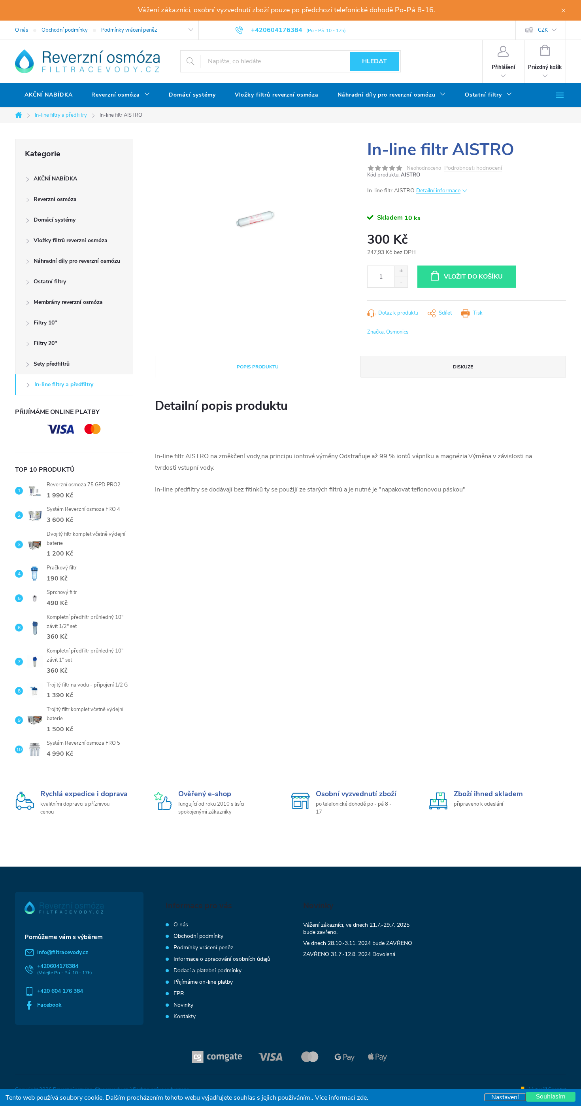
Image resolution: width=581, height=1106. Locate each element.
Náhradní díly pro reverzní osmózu (77, 261)
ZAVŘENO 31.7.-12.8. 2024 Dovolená (349, 954)
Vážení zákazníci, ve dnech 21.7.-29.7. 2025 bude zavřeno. (356, 928)
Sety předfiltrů (52, 364)
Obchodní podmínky (65, 30)
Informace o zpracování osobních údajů (222, 959)
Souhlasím (551, 1096)
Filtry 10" (45, 322)
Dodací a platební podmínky (207, 970)
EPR (179, 993)
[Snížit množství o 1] (400, 282)
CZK (543, 30)
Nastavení (505, 1097)
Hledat (374, 61)
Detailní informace (438, 190)
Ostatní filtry (50, 281)
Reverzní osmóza (55, 199)
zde (362, 1097)
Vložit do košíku (473, 276)
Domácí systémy (54, 220)
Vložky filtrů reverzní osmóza (71, 240)
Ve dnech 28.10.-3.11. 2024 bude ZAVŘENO (357, 943)
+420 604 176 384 (60, 991)
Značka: (387, 332)
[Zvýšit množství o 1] (400, 271)
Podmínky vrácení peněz (129, 30)
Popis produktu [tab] (258, 367)
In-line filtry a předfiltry (63, 384)
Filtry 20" (45, 343)
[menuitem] (48, 95)
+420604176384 (57, 966)
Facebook (49, 1005)
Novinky (183, 1005)
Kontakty (185, 1016)
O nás (21, 30)
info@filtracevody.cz (62, 952)
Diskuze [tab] (463, 367)
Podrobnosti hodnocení (473, 168)
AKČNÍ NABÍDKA (55, 178)
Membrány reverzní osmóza (68, 302)
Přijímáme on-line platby (203, 982)
